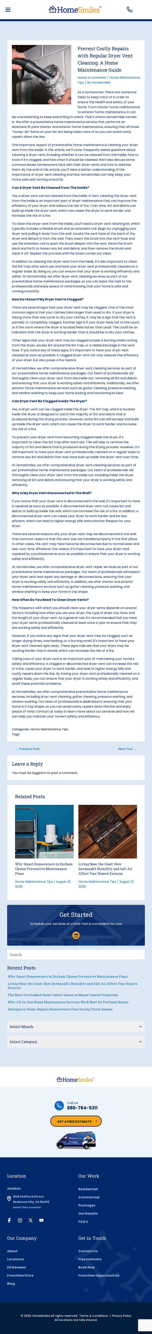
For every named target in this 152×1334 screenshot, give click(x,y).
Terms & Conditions (93, 1316)
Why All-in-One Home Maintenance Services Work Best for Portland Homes (68, 1002)
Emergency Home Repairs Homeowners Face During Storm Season (60, 1009)
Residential (88, 1189)
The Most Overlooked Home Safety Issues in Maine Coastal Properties (63, 995)
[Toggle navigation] (8, 9)
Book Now (86, 1267)
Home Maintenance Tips (49, 729)
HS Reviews (16, 1267)
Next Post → (127, 749)
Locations (15, 1259)
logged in (39, 773)
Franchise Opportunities (98, 1275)
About (12, 1251)
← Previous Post (27, 749)
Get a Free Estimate (74, 1121)
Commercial (89, 1197)
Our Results (88, 1213)
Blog (11, 1283)
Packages (86, 1205)
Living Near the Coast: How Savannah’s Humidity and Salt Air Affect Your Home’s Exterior (105, 869)
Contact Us (88, 1251)
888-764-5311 (82, 1108)
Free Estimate (90, 1259)
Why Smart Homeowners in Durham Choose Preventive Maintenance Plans (44, 869)
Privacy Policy (121, 1316)
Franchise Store (20, 1275)
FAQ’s (83, 1221)
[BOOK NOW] (76, 935)
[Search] (142, 955)
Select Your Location (27, 1207)
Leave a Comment (92, 77)
